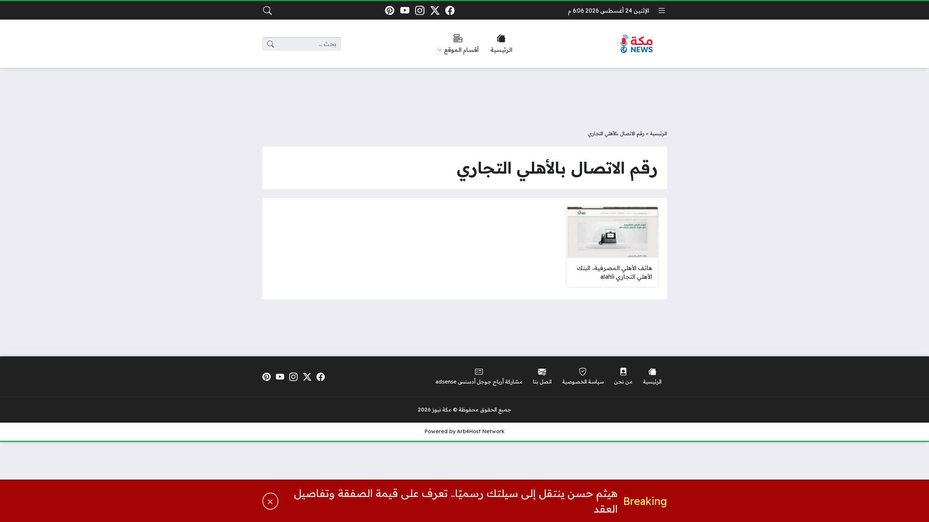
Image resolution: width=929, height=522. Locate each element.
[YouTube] (404, 10)
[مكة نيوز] (637, 44)
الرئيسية (658, 133)
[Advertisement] (464, 93)
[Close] (270, 501)
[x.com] (435, 10)
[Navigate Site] (661, 10)
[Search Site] (267, 10)
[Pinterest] (389, 10)
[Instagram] (419, 10)
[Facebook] (450, 10)
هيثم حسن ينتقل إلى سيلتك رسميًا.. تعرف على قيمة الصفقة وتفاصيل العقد (456, 500)
